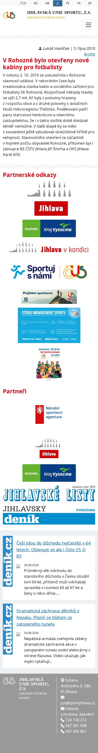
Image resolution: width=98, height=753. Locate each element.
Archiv (89, 54)
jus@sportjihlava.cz (78, 703)
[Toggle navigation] (88, 25)
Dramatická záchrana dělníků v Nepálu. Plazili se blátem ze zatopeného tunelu (47, 617)
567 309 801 (76, 731)
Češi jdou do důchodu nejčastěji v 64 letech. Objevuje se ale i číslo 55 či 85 (53, 549)
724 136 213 (76, 720)
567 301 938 (76, 725)
